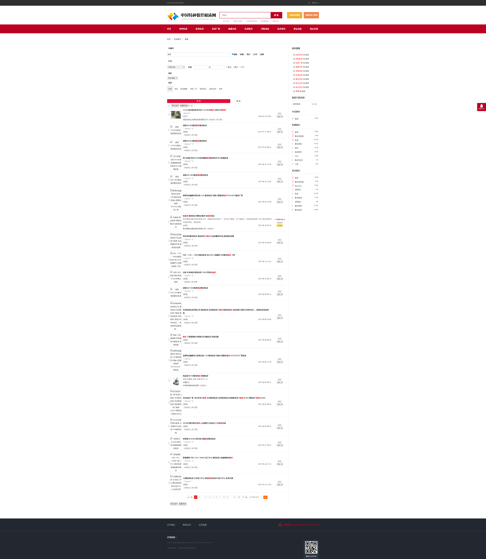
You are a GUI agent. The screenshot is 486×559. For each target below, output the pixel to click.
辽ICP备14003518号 (205, 543)
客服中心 (315, 3)
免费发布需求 (294, 15)
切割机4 (298, 202)
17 (234, 497)
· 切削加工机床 (237, 21)
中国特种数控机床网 (191, 385)
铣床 (296, 119)
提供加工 (203, 89)
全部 (170, 89)
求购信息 (265, 29)
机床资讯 (281, 29)
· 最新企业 (275, 21)
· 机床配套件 (264, 21)
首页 (169, 29)
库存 (220, 89)
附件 (296, 148)
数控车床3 (299, 160)
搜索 (186, 39)
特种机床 (183, 29)
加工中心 (298, 186)
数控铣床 (296, 104)
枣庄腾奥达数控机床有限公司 (194, 229)
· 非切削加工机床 (251, 21)
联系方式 (187, 525)
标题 (242, 54)
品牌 (262, 54)
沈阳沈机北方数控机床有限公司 (195, 120)
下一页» (245, 497)
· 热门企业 (225, 21)
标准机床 (200, 29)
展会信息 (298, 29)
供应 (176, 89)
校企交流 (314, 29)
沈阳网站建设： (172, 548)
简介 (248, 54)
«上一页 (190, 497)
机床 (296, 140)
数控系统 (298, 144)
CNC (296, 156)
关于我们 (171, 525)
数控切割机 (299, 136)
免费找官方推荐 (311, 15)
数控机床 (298, 210)
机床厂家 (216, 29)
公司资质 (203, 525)
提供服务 (184, 89)
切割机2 (298, 190)
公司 (255, 54)
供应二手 (193, 89)
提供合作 (212, 89)
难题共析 (232, 29)
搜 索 (276, 15)
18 (239, 497)
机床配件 (249, 29)
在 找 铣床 (301, 55)
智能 (235, 54)
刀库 (296, 164)
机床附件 (298, 152)
